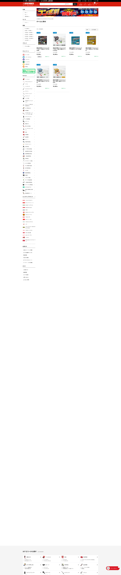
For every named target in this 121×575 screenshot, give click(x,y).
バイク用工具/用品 (28, 148)
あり (26, 12)
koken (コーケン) (29, 214)
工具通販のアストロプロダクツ (42, 18)
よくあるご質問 (95, 0)
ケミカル (26, 170)
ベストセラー (27, 59)
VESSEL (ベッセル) (29, 230)
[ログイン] (85, 4)
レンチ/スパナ (27, 86)
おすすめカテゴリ (28, 187)
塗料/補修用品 (27, 168)
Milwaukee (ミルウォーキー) (30, 240)
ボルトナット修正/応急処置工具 (29, 105)
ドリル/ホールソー (28, 144)
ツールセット (27, 79)
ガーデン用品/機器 (28, 179)
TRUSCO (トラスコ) (29, 221)
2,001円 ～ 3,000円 (29, 34)
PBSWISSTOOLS (29, 207)
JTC (26, 224)
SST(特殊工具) (28, 108)
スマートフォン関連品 (29, 184)
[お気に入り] (90, 4)
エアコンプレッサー (28, 116)
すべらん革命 (27, 46)
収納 (26, 132)
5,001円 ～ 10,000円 (29, 38)
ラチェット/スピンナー (29, 81)
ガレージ (26, 139)
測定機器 (26, 110)
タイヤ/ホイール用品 (28, 160)
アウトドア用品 (27, 177)
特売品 (26, 66)
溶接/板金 (27, 146)
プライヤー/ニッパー (28, 93)
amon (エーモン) (29, 235)
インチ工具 (27, 98)
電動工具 (26, 123)
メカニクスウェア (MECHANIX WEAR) (30, 227)
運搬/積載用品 (27, 172)
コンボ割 (38, 32)
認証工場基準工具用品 (29, 190)
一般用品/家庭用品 (28, 182)
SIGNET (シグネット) (29, 205)
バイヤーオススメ (28, 57)
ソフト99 (27, 237)
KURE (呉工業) (28, 232)
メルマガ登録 (84, 0)
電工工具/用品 (27, 126)
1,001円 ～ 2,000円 (29, 32)
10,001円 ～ (28, 40)
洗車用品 (26, 158)
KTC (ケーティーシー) (29, 202)
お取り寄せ (27, 16)
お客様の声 (27, 64)
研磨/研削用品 (27, 141)
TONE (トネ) (28, 217)
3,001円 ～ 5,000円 (29, 36)
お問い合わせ (90, 0)
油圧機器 (26, 137)
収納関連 (26, 134)
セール (26, 22)
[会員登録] (80, 4)
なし (26, 14)
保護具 (26, 175)
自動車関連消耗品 (28, 153)
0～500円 (27, 28)
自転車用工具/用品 (28, 151)
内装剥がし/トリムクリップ (29, 101)
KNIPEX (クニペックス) (30, 212)
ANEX (27, 209)
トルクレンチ (27, 95)
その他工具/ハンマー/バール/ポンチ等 (29, 113)
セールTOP (27, 54)
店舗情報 (79, 0)
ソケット (26, 84)
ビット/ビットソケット (28, 88)
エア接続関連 (27, 119)
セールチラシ (27, 61)
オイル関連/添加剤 (28, 165)
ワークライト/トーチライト (29, 129)
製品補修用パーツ (28, 193)
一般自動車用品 (28, 156)
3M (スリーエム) (28, 219)
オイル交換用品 (28, 163)
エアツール (27, 121)
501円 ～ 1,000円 (29, 30)
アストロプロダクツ (29, 200)
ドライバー (27, 91)
